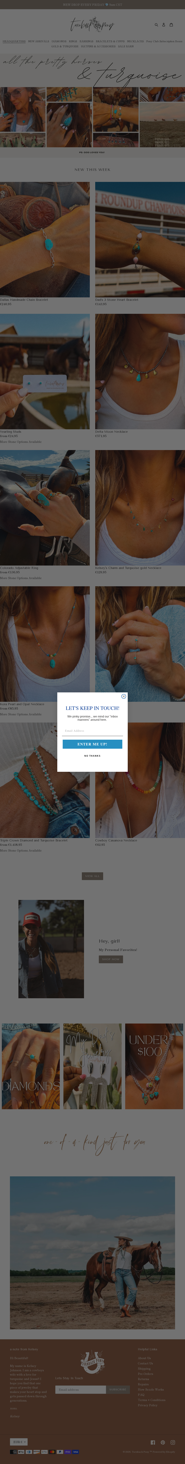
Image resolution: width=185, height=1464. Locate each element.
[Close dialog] (124, 696)
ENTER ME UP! (92, 744)
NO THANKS (92, 756)
